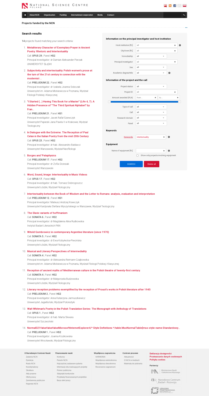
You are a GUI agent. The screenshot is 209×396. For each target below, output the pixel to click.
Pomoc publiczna (64, 370)
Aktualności (129, 357)
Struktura (30, 370)
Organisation (49, 15)
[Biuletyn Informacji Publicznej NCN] (165, 5)
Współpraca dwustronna (105, 364)
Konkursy (61, 357)
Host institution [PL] (124, 45)
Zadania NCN (31, 357)
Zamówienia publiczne (35, 380)
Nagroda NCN (32, 384)
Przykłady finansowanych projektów (72, 377)
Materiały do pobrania (133, 364)
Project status (127, 86)
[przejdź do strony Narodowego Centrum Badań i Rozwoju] (166, 381)
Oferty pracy (31, 377)
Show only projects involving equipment (158, 155)
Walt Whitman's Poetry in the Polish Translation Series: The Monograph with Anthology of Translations (86, 308)
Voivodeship (127, 56)
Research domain (125, 118)
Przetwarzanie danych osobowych (166, 356)
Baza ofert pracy (63, 380)
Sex (131, 67)
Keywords (128, 137)
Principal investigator (123, 62)
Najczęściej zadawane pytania (69, 364)
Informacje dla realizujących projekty (72, 367)
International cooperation (82, 15)
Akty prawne (31, 374)
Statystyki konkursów (65, 374)
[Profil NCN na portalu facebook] (175, 5)
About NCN (34, 15)
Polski (184, 5)
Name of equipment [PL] (122, 150)
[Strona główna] (55, 6)
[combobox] (151, 56)
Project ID (128, 92)
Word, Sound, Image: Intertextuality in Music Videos (57, 174)
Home (25, 15)
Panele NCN (62, 360)
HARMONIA (100, 357)
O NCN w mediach (132, 360)
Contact (110, 15)
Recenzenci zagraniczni (105, 367)
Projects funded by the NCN (38, 23)
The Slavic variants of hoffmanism (47, 212)
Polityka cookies (157, 360)
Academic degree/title (123, 73)
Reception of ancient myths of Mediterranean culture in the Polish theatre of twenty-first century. (83, 270)
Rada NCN (30, 364)
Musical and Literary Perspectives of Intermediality (57, 251)
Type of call (128, 107)
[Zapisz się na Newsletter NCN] (179, 5)
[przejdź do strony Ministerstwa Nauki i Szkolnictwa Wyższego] (166, 372)
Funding (63, 15)
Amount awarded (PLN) (122, 97)
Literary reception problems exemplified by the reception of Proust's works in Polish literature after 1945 (89, 289)
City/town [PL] (127, 51)
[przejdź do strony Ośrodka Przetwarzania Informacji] (166, 390)
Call (131, 112)
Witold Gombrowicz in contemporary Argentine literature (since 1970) (68, 232)
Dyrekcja (29, 360)
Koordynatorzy (32, 367)
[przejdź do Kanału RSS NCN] (170, 5)
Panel (130, 123)
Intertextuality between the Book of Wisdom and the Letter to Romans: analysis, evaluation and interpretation (91, 193)
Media (100, 15)
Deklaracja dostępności (161, 353)
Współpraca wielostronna (106, 360)
